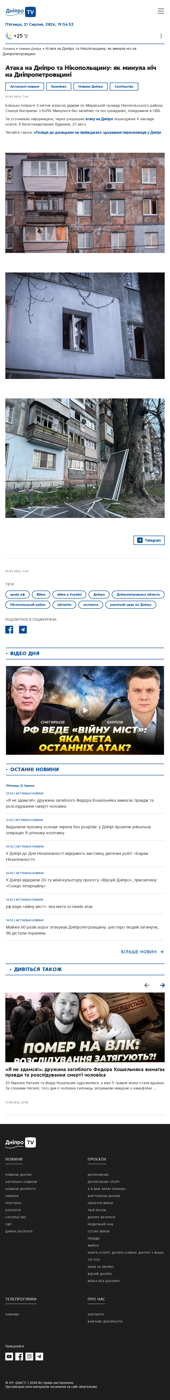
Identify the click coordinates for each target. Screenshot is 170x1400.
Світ (8, 1224)
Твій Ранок (97, 1210)
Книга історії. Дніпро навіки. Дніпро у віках (126, 1252)
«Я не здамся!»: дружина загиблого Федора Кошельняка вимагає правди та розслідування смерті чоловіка (84, 1072)
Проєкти (97, 1159)
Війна (41, 595)
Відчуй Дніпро (100, 1274)
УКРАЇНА (12, 1196)
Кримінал (58, 87)
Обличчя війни (100, 1203)
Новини (14, 1159)
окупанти (90, 605)
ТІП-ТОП (94, 1259)
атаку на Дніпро (99, 119)
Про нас (96, 1299)
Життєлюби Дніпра (104, 1196)
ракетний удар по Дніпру (130, 605)
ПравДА (94, 1238)
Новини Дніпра (30, 48)
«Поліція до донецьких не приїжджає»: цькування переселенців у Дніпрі (97, 132)
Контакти (96, 1314)
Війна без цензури (104, 1281)
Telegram (153, 540)
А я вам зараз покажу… (108, 1189)
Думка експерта (19, 1231)
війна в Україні (69, 595)
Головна (9, 48)
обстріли (64, 605)
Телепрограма (21, 1299)
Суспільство (124, 87)
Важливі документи (105, 1321)
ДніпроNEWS (98, 1174)
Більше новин (139, 952)
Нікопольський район (27, 605)
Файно (93, 1245)
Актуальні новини (24, 87)
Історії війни (99, 1231)
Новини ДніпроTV (20, 1189)
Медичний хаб (100, 1224)
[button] (162, 985)
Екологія (13, 1210)
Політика (13, 1203)
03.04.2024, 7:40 (16, 96)
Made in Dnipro (101, 1267)
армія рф (17, 595)
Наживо (12, 1314)
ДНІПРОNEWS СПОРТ (104, 1182)
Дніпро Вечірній (101, 1217)
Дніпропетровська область (138, 595)
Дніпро (99, 595)
